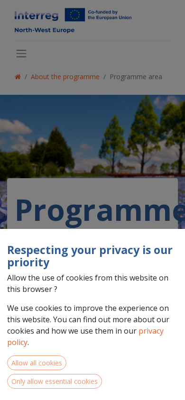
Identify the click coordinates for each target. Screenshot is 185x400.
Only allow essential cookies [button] (54, 381)
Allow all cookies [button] (36, 362)
